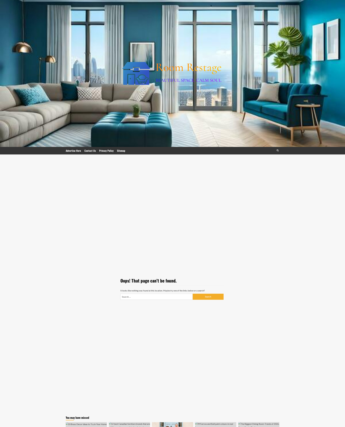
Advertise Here (73, 150)
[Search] (277, 150)
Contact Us (90, 150)
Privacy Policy (106, 150)
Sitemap (121, 150)
